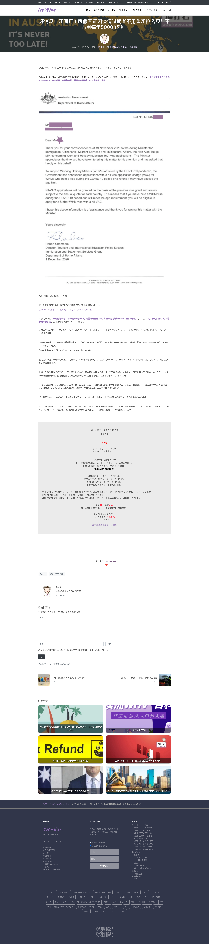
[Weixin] (166, 2)
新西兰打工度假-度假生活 (143, 844)
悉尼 (138, 897)
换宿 (56, 902)
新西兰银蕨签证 (138, 876)
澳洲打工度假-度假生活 (143, 830)
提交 (41, 656)
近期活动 (135, 871)
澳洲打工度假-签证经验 (118, 47)
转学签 (86, 911)
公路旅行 (126, 892)
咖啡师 (71, 897)
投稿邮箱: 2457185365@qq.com (137, 2)
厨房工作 (50, 897)
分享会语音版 (142, 860)
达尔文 (95, 911)
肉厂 (126, 907)
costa (51, 892)
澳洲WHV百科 (41, 2)
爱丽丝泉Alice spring (86, 907)
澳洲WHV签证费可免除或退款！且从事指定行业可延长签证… (66, 309)
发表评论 (133, 47)
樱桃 (106, 902)
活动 (114, 902)
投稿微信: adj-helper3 (116, 2)
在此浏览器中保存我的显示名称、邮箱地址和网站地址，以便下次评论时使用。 (75, 650)
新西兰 (65, 902)
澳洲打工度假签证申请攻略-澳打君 (60, 907)
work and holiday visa (82, 892)
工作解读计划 (139, 866)
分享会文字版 (142, 857)
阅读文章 (112, 10)
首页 (88, 10)
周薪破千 (61, 897)
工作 (111, 897)
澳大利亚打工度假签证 (140, 825)
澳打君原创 (136, 852)
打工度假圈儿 (153, 10)
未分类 (134, 879)
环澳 (100, 907)
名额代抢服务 (101, 2)
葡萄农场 (136, 907)
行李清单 (158, 907)
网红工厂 (117, 907)
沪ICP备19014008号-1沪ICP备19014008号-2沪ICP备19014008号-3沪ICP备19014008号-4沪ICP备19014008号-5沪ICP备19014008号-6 (104, 931)
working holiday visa (103, 892)
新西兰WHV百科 (55, 2)
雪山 (123, 911)
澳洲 (161, 902)
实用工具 (123, 10)
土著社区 (81, 897)
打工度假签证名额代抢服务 (104, 525)
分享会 (136, 855)
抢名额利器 (78, 2)
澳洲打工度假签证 (57, 574)
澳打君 (99, 47)
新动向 (42, 574)
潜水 (132, 902)
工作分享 (121, 897)
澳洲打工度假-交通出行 (143, 833)
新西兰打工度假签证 (99, 846)
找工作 (48, 902)
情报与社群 (67, 2)
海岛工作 (123, 902)
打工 (146, 897)
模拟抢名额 (89, 2)
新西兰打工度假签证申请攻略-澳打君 (86, 902)
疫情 (107, 907)
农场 (136, 892)
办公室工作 (155, 892)
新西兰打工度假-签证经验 (143, 849)
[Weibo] (162, 2)
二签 (117, 892)
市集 (130, 897)
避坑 (104, 911)
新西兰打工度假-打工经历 (143, 841)
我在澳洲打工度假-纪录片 (143, 868)
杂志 (136, 863)
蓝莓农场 (147, 907)
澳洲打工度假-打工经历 (143, 828)
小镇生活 (102, 897)
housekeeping (63, 892)
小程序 (92, 897)
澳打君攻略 (99, 10)
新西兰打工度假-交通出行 (143, 847)
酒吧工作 (114, 911)
